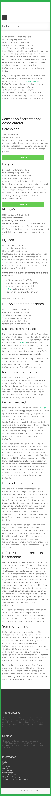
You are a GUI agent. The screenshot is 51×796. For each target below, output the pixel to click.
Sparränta (6, 766)
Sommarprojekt (8, 773)
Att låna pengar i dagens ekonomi (15, 779)
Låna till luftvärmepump (11, 777)
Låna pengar (7, 770)
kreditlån (42, 408)
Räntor (4, 762)
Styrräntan (22, 342)
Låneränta (6, 764)
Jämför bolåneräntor (10, 775)
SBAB (8, 289)
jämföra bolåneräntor (31, 81)
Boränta (5, 768)
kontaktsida (6, 745)
